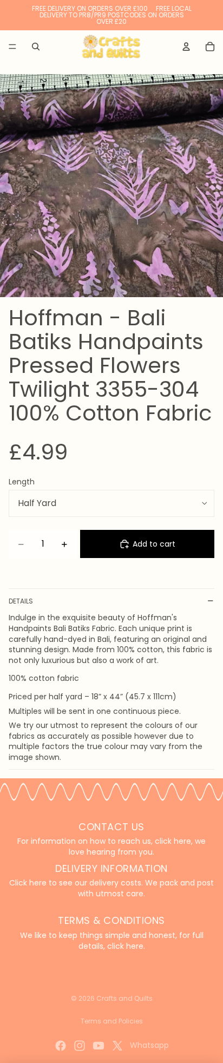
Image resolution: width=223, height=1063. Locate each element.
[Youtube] (98, 1045)
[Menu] (12, 46)
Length (22, 481)
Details (21, 601)
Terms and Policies (112, 1021)
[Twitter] (117, 1045)
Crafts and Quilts (124, 998)
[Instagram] (79, 1045)
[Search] (36, 46)
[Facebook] (60, 1045)
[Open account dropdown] (186, 46)
